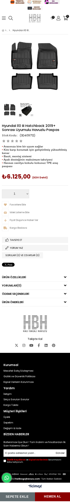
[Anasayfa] (5, 30)
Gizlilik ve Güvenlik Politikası (19, 376)
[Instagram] (24, 345)
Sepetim (8, 422)
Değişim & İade (12, 428)
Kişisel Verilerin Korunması (19, 382)
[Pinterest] (53, 345)
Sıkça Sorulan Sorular (16, 399)
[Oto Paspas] (9, 30)
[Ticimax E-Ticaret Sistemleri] (35, 486)
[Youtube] (31, 345)
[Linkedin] (46, 345)
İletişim (8, 394)
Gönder (60, 453)
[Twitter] (16, 345)
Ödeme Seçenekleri (15, 294)
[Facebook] (38, 345)
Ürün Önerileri (13, 302)
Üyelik (7, 417)
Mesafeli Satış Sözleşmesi (18, 370)
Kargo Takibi (11, 405)
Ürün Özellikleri (14, 277)
